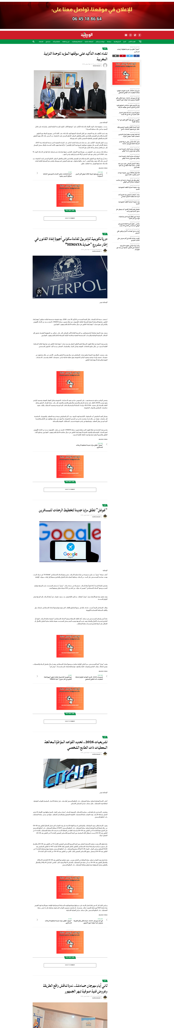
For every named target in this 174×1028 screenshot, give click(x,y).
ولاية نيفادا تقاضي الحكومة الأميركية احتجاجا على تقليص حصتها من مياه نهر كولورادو (128, 248)
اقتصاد (41, 41)
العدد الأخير (132, 41)
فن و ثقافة (65, 41)
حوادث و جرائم (100, 41)
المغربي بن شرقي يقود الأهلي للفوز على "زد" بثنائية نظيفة (128, 121)
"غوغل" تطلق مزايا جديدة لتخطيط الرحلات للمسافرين (128, 50)
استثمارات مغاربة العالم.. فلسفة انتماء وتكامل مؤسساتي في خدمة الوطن (129, 150)
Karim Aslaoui (96, 66)
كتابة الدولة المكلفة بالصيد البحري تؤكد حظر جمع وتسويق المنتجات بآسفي (128, 128)
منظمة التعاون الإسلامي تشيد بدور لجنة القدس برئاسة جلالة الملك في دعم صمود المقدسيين (129, 165)
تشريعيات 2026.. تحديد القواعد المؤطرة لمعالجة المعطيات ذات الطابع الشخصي (128, 92)
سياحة (84, 47)
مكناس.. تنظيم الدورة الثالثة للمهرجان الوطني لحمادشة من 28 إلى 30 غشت (129, 225)
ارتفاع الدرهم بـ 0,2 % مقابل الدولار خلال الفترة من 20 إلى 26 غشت (129, 114)
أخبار (124, 41)
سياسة (109, 41)
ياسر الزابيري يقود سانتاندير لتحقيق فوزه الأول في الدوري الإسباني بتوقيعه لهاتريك (128, 106)
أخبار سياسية (132, 192)
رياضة (90, 47)
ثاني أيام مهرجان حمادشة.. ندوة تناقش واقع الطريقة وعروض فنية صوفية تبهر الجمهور (128, 99)
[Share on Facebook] (136, 56)
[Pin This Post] (123, 56)
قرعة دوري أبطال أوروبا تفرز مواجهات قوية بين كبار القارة (129, 218)
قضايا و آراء (56, 41)
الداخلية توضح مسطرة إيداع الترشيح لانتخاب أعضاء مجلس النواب (129, 135)
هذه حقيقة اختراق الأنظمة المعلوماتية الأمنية (129, 188)
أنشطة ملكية (89, 41)
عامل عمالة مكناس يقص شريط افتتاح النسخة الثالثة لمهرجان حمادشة (129, 143)
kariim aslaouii (96, 251)
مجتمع (48, 41)
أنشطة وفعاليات (77, 41)
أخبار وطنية (117, 41)
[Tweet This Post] (129, 56)
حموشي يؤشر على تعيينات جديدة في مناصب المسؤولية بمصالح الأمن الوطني (128, 181)
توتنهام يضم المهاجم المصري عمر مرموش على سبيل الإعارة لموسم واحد (128, 210)
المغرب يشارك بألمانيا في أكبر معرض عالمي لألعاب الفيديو (128, 239)
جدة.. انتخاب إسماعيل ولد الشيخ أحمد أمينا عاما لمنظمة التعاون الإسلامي (129, 196)
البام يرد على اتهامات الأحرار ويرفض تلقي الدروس (128, 232)
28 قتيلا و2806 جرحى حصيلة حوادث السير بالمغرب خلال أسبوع (129, 174)
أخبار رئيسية (136, 96)
